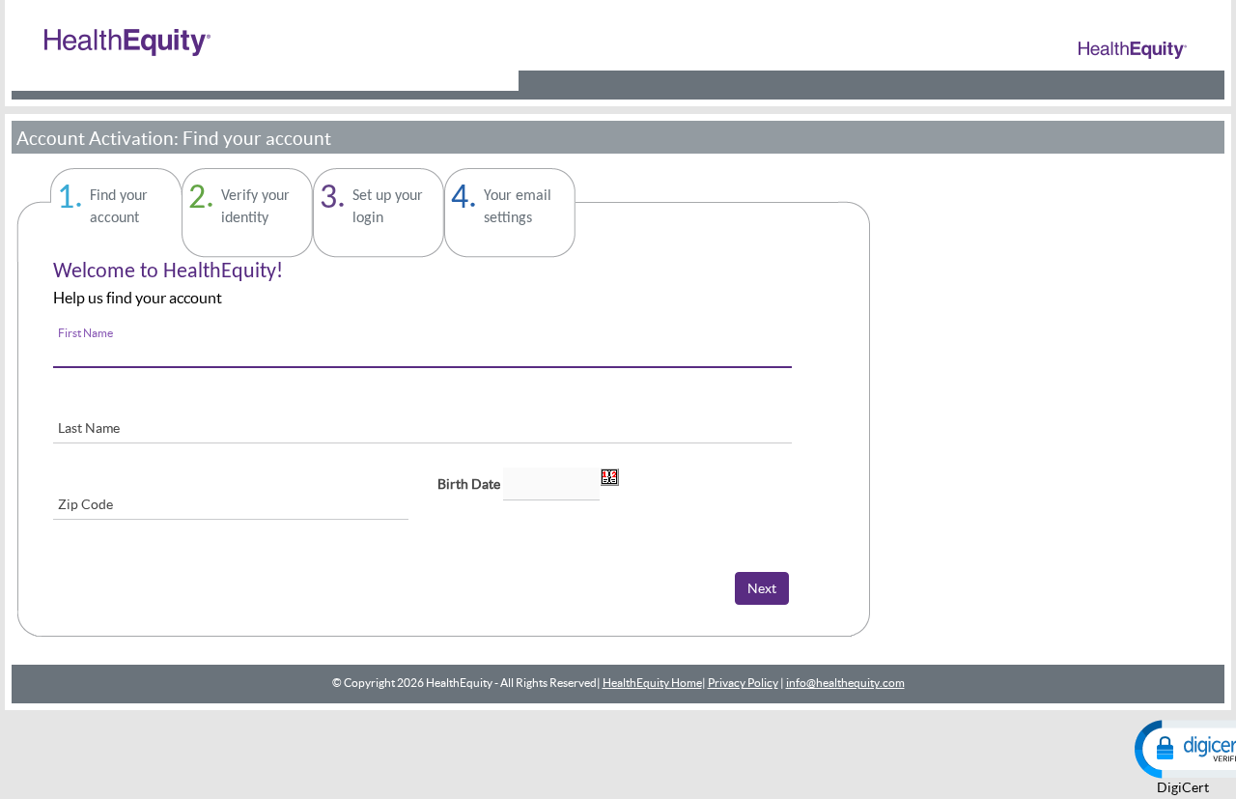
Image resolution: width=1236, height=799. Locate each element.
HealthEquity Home (652, 682)
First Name (85, 333)
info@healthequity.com (845, 682)
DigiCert (1183, 787)
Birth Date (468, 483)
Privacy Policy (743, 682)
